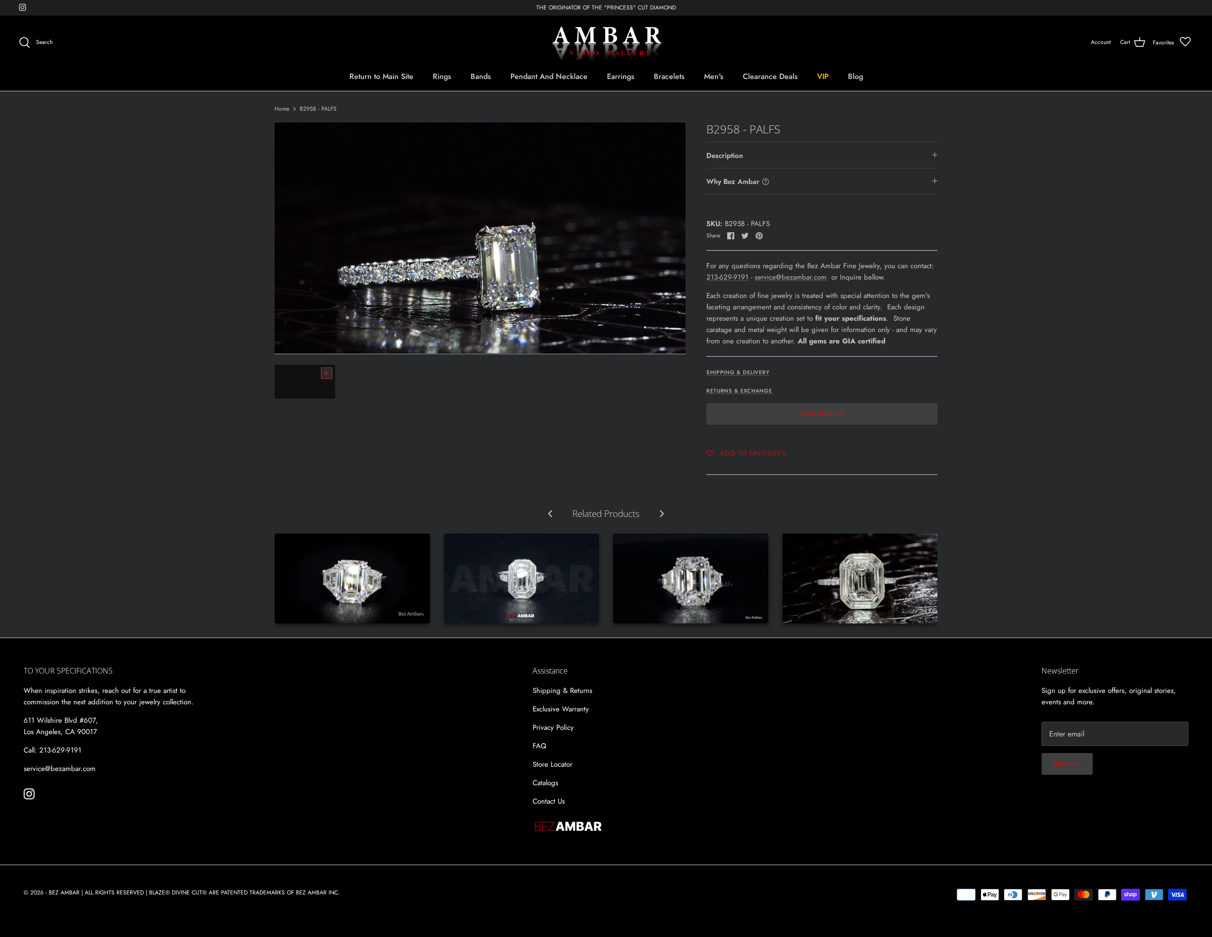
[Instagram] (22, 7)
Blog (855, 76)
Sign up (1067, 764)
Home (282, 109)
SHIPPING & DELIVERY (738, 372)
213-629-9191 (727, 277)
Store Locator (552, 764)
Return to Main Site (381, 76)
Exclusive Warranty (561, 709)
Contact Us (821, 413)
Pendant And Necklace (549, 76)
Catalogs (545, 783)
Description (724, 155)
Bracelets (669, 76)
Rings (442, 76)
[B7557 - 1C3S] (690, 578)
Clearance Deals (770, 76)
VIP (823, 76)
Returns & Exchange (739, 390)
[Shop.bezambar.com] (606, 42)
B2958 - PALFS (318, 109)
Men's (713, 76)
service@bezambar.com (791, 277)
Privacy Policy (553, 727)
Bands (481, 76)
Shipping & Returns (562, 690)
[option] (480, 238)
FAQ (539, 746)
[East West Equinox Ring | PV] (860, 578)
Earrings (620, 76)
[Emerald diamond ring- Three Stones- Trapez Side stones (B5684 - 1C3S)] (352, 578)
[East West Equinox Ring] (521, 578)
